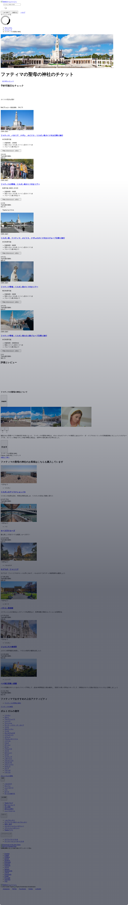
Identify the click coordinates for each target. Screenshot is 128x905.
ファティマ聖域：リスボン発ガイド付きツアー (19, 287)
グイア (6, 768)
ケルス (6, 743)
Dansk (6, 859)
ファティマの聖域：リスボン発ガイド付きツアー (20, 184)
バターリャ (8, 758)
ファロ (6, 731)
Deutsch (7, 860)
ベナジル (7, 772)
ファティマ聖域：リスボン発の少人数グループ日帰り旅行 (24, 336)
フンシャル (8, 723)
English (7, 854)
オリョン (7, 745)
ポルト (6, 717)
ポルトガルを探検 (7, 776)
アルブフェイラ (9, 719)
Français (7, 865)
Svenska (7, 879)
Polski (6, 876)
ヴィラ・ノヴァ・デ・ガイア (14, 725)
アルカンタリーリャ (11, 739)
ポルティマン (8, 729)
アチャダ (7, 770)
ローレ (6, 747)
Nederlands (8, 871)
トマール (7, 741)
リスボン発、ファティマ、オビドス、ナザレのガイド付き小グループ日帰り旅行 (33, 238)
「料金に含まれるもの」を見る (10, 150)
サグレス (7, 766)
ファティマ (8, 756)
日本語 (6, 872)
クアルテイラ (8, 735)
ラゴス (6, 727)
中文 (5, 881)
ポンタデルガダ (9, 733)
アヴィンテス (8, 764)
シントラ (7, 721)
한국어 (6, 867)
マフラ (6, 751)
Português (7, 874)
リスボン (7, 715)
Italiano (6, 869)
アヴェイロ (8, 749)
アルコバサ (8, 762)
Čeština (7, 857)
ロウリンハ (8, 753)
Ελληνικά (7, 862)
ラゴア (6, 754)
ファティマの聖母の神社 (12, 703)
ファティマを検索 (7, 706)
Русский (7, 878)
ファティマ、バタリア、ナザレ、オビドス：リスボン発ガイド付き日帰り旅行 (32, 135)
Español (7, 864)
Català (6, 855)
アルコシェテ (8, 760)
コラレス (7, 737)
